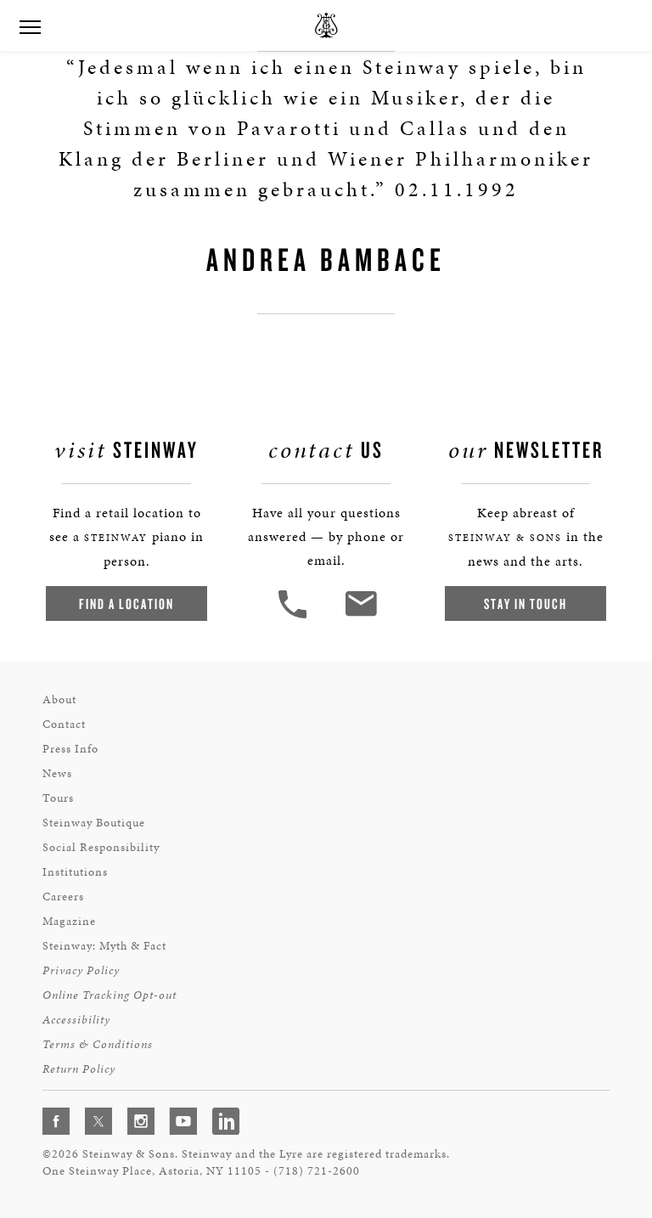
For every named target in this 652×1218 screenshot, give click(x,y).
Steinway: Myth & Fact (104, 946)
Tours (58, 798)
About (59, 699)
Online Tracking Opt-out (109, 995)
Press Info (70, 749)
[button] (295, 616)
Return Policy (78, 1069)
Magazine (69, 921)
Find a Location (126, 603)
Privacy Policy (81, 970)
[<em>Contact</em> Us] (360, 616)
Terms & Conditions (97, 1044)
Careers (63, 896)
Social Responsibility (101, 847)
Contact (64, 724)
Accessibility (76, 1020)
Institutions (75, 872)
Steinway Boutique (93, 823)
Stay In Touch (525, 603)
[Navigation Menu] (30, 25)
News (57, 773)
